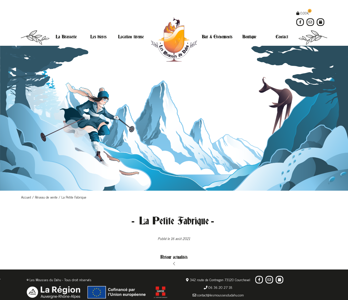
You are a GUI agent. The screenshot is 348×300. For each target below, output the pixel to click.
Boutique (249, 37)
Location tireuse (131, 37)
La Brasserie (66, 37)
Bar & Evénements (217, 37)
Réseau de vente (46, 197)
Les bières (98, 37)
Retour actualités (174, 257)
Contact (282, 37)
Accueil (26, 197)
